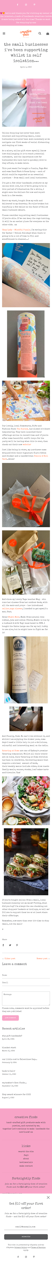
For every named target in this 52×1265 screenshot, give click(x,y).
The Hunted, (23, 429)
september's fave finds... (14, 1083)
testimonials (26, 1162)
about (26, 1159)
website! (27, 445)
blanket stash (9, 1048)
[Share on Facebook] (3, 945)
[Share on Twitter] (10, 945)
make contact (26, 1166)
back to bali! (8, 1071)
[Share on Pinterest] (17, 945)
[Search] (40, 34)
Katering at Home (10, 751)
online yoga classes (12, 609)
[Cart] (48, 34)
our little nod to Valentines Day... (19, 1059)
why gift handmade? (12, 1036)
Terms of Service (38, 1248)
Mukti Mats (13, 617)
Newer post (42, 959)
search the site (26, 1152)
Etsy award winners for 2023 (16, 1095)
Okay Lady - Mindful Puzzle (16, 230)
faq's (26, 1155)
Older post (10, 959)
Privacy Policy (20, 1248)
